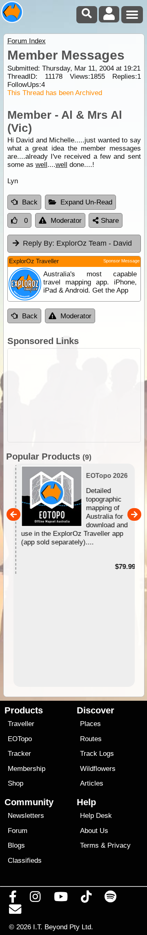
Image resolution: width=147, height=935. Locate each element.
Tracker (19, 753)
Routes (91, 739)
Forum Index (26, 41)
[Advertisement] (74, 395)
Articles (91, 783)
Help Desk (96, 816)
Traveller (21, 724)
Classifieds (25, 860)
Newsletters (26, 816)
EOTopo (20, 739)
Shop (15, 783)
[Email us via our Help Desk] (15, 911)
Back (30, 202)
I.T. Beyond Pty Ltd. (63, 927)
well (41, 165)
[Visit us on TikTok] (86, 899)
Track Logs (97, 753)
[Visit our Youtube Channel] (61, 899)
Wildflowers (98, 769)
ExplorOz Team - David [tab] (77, 243)
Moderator (66, 220)
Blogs (16, 845)
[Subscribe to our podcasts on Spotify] (111, 899)
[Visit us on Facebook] (13, 899)
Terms (89, 845)
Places (90, 724)
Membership (26, 769)
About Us (94, 831)
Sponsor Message (121, 260)
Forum (17, 831)
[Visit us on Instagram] (35, 899)
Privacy (119, 845)
